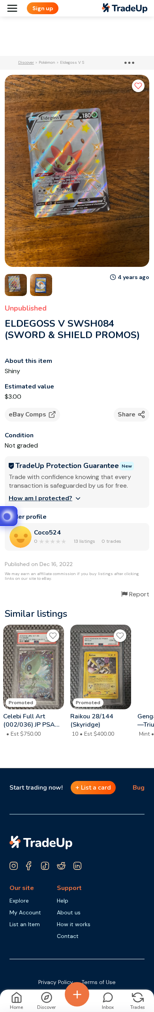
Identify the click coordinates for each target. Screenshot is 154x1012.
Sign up (42, 8)
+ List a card (93, 787)
